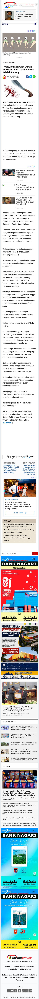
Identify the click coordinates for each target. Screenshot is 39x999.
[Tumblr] (26, 990)
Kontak (22, 967)
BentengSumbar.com (19, 997)
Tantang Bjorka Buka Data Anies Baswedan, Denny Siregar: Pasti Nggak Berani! (17, 538)
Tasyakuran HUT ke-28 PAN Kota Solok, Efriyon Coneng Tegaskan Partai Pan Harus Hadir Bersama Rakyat (23, 736)
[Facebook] (8, 990)
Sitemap (28, 969)
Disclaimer (30, 967)
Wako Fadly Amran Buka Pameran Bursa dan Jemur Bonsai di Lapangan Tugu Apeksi (24, 743)
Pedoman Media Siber (29, 975)
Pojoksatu (7, 423)
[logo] (19, 959)
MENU (5, 24)
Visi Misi (21, 969)
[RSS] (30, 990)
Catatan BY (8, 967)
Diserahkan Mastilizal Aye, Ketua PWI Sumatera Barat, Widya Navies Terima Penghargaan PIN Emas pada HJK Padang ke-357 (18, 709)
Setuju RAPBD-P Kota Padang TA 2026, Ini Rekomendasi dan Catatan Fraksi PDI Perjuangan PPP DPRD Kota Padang (19, 805)
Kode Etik (16, 975)
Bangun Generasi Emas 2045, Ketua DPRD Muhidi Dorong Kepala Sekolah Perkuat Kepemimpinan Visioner (17, 812)
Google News (28, 458)
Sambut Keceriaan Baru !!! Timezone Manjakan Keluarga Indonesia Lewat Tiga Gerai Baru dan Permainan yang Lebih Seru (18, 793)
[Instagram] (19, 990)
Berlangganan (7, 975)
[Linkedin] (23, 990)
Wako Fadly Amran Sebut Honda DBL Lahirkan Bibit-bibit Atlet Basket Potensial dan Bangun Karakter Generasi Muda (24, 728)
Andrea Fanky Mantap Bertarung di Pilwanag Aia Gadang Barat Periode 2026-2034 (24, 758)
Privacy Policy (12, 969)
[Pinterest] (15, 990)
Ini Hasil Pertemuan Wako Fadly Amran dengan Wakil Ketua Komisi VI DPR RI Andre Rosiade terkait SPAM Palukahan (24, 751)
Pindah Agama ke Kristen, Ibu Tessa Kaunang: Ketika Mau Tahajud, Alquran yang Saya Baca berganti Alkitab (19, 824)
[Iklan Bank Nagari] (19, 888)
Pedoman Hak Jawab (12, 977)
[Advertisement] (19, 132)
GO (35, 553)
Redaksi (16, 967)
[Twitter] (12, 990)
